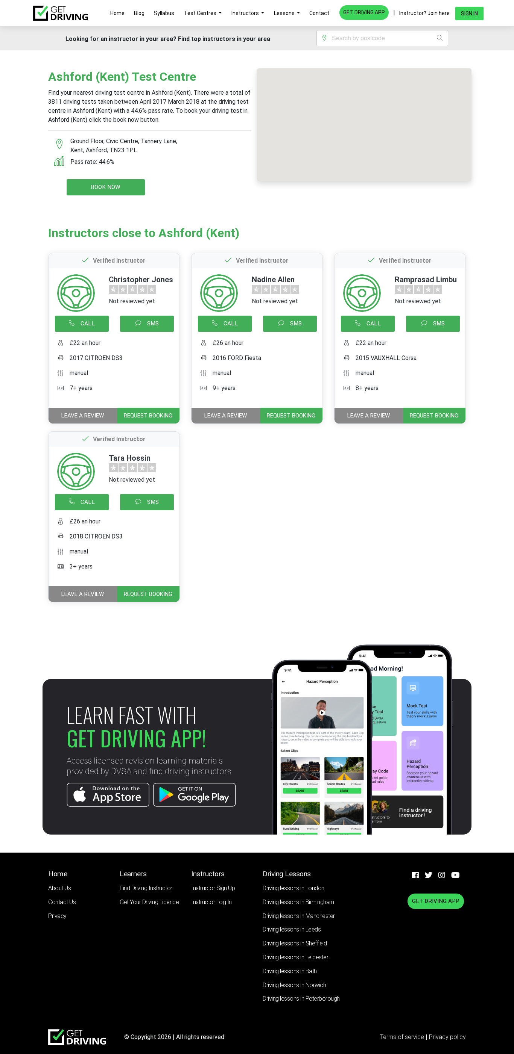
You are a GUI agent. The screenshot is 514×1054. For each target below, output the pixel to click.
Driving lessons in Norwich (294, 985)
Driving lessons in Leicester (295, 957)
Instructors (245, 13)
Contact (319, 13)
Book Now (105, 187)
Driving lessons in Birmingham (298, 902)
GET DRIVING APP (364, 12)
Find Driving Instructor (146, 888)
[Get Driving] (60, 13)
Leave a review (82, 415)
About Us (59, 888)
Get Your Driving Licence (149, 902)
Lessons (285, 13)
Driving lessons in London (293, 888)
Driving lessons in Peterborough (301, 998)
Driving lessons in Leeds (292, 929)
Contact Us (62, 902)
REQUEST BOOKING (148, 415)
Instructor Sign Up (213, 888)
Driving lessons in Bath (290, 971)
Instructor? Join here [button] (424, 13)
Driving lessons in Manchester (299, 915)
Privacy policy (447, 1036)
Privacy (57, 915)
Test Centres (200, 13)
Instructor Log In (211, 902)
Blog (139, 13)
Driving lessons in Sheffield (295, 943)
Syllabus (164, 13)
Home (117, 13)
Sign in (469, 14)
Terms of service (403, 1036)
